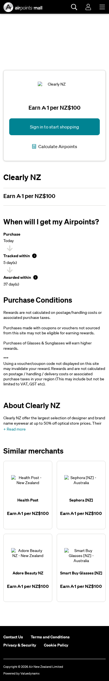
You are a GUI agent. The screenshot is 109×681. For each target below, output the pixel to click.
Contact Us (13, 636)
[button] (14, 429)
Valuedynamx (30, 673)
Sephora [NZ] (81, 500)
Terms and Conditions (50, 636)
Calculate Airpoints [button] (57, 146)
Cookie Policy (56, 645)
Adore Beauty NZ (28, 573)
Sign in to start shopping (54, 127)
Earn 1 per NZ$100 (29, 195)
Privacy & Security (19, 645)
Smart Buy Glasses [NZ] (81, 573)
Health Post (27, 500)
